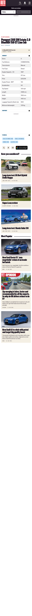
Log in (25, 4)
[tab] (16, 55)
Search (20, 4)
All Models (7, 45)
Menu (30, 4)
